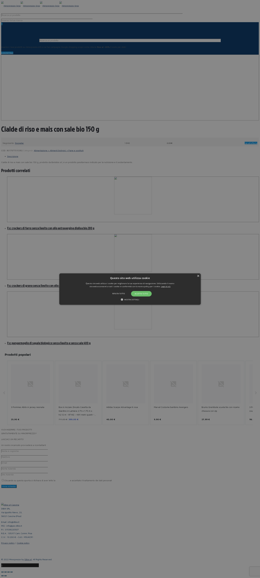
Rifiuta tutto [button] (118, 293)
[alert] (130, 289)
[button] (130, 289)
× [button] (198, 276)
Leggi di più (166, 286)
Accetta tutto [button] (141, 294)
